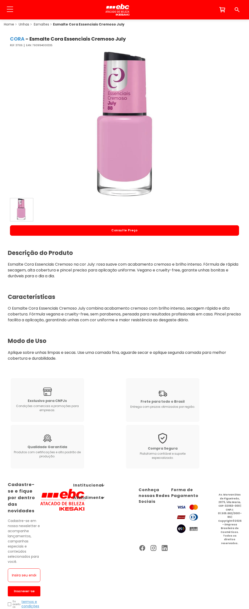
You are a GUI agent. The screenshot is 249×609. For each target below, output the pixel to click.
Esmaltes (41, 24)
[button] (10, 10)
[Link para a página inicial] (9, 24)
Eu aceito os (16, 604)
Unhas (24, 24)
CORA (17, 38)
